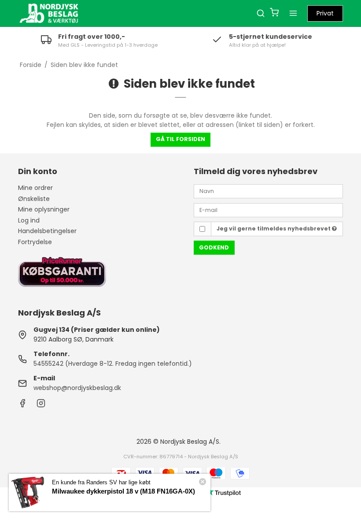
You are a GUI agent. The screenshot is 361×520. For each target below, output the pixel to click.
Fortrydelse (35, 242)
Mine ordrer (35, 187)
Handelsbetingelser (47, 231)
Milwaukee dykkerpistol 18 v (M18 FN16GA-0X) (123, 491)
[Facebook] (22, 405)
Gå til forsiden (180, 139)
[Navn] (268, 190)
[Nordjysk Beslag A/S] (49, 13)
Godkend (214, 247)
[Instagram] (41, 405)
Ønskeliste (34, 198)
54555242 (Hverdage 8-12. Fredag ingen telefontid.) (112, 363)
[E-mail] (268, 209)
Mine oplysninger (44, 209)
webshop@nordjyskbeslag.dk (77, 387)
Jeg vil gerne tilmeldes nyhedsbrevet (274, 228)
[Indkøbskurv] (274, 13)
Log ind (29, 220)
